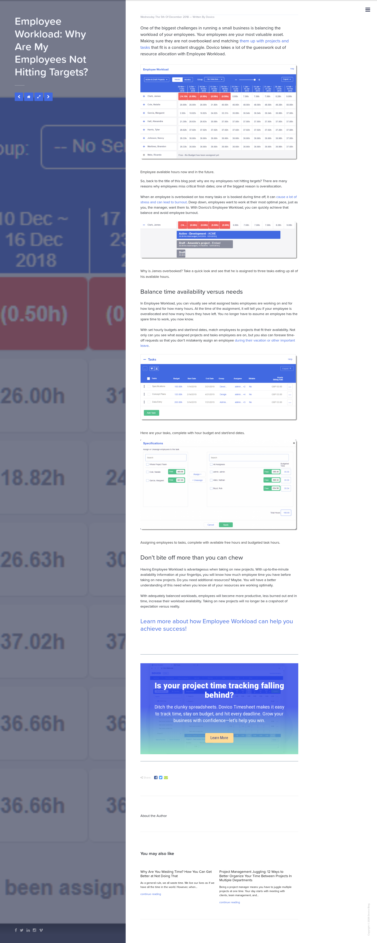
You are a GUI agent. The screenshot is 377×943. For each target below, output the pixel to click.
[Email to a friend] (166, 778)
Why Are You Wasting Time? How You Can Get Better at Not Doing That (176, 873)
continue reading (150, 894)
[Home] (28, 97)
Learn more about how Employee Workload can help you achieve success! (216, 625)
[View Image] (38, 97)
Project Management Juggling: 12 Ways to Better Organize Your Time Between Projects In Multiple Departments (255, 876)
